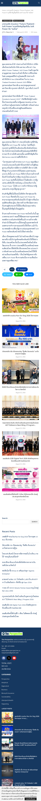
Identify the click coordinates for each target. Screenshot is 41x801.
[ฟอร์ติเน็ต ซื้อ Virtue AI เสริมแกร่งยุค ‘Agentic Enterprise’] (7, 771)
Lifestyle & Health (7, 700)
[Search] (39, 3)
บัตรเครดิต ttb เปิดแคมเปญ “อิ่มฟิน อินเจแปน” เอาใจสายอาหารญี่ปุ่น (20, 352)
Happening (5, 703)
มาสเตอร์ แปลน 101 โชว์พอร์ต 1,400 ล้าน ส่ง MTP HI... (26, 784)
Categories (6, 674)
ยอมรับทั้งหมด (30, 799)
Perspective (5, 679)
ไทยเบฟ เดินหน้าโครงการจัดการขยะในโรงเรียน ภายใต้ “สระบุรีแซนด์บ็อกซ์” (26, 744)
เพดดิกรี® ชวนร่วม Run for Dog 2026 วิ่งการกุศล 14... (20, 316)
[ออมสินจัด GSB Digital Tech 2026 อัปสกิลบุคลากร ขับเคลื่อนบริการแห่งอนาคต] (20, 443)
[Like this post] (12, 269)
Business (4, 689)
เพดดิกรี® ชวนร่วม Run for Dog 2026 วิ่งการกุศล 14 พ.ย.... (27, 717)
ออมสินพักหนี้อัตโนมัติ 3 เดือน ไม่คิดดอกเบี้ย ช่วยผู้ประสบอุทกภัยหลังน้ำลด (20, 495)
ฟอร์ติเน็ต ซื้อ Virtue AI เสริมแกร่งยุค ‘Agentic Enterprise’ (26, 771)
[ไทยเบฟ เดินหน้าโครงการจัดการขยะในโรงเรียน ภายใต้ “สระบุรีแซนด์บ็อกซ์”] (7, 744)
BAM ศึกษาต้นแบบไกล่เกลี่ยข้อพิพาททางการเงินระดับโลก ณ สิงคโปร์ (20, 388)
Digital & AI (5, 686)
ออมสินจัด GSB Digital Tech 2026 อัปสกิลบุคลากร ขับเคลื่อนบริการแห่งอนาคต (20, 459)
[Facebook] (4, 658)
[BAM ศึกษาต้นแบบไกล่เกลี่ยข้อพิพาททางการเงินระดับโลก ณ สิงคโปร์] (20, 372)
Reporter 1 (10, 32)
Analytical (5, 682)
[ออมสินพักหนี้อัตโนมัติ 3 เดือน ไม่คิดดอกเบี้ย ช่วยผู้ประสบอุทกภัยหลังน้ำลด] (20, 479)
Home (4, 10)
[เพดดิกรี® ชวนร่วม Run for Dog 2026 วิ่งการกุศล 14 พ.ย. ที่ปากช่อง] (20, 300)
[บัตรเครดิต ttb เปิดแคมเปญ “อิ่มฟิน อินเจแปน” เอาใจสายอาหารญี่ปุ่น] (20, 336)
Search (5, 518)
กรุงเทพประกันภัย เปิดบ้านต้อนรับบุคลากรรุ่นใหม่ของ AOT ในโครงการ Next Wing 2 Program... (20, 424)
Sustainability (6, 696)
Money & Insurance (8, 693)
